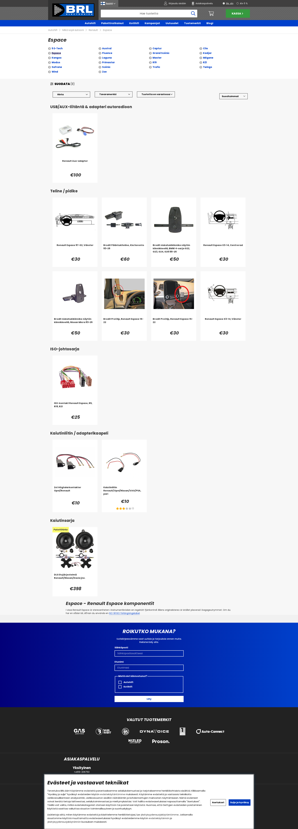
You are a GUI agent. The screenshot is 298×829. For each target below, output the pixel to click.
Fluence (107, 53)
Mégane (208, 57)
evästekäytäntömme (112, 794)
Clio (205, 48)
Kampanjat (152, 23)
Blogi (209, 23)
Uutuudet (172, 23)
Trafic (156, 67)
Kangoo (56, 57)
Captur (157, 48)
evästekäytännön (159, 818)
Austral (107, 48)
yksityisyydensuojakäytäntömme (160, 814)
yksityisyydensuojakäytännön (64, 821)
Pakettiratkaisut (112, 23)
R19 (155, 62)
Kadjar (207, 53)
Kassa (236, 13)
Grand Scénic (161, 53)
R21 (205, 62)
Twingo (207, 67)
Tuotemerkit (192, 23)
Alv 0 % (244, 3)
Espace (107, 30)
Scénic (106, 67)
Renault (93, 30)
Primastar (108, 62)
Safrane (57, 67)
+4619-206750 (82, 772)
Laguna (107, 57)
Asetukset (218, 802)
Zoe (104, 71)
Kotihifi (134, 23)
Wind (55, 71)
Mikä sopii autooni (73, 30)
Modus (56, 62)
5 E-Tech (57, 48)
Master (157, 57)
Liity (149, 699)
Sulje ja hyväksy (239, 802)
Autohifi (90, 23)
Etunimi (119, 661)
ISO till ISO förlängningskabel (124, 613)
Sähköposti (121, 647)
